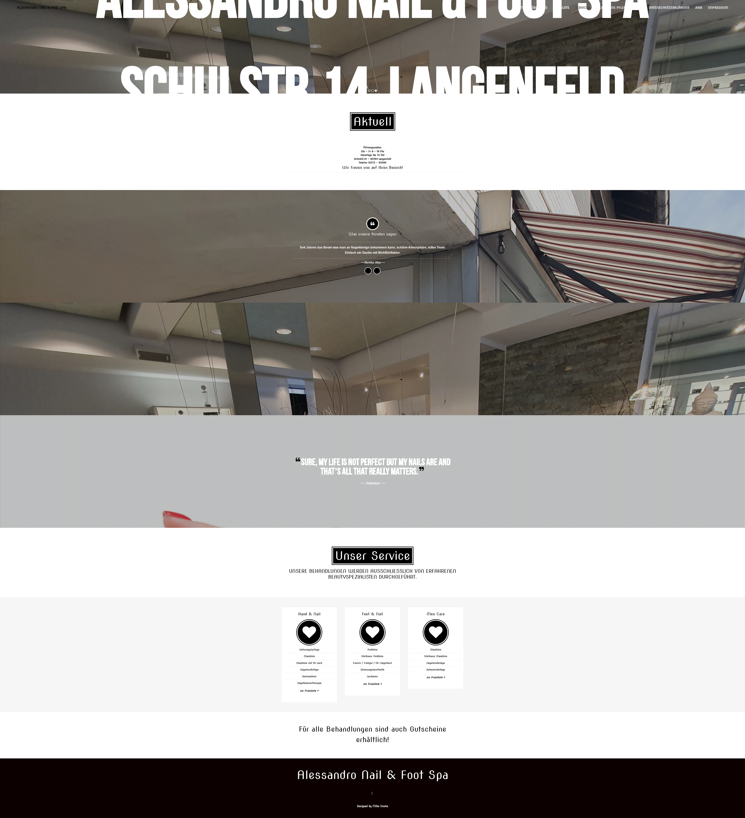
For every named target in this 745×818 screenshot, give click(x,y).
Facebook (372, 793)
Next (376, 270)
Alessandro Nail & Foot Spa (41, 8)
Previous (368, 270)
